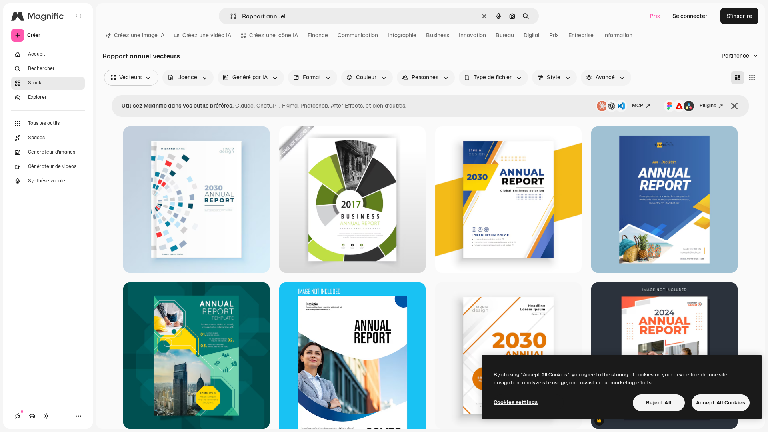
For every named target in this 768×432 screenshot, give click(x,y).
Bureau (505, 35)
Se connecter (690, 16)
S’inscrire (739, 16)
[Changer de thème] (46, 416)
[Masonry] (737, 77)
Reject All (659, 402)
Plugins (708, 105)
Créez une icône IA (273, 35)
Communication (358, 35)
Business (437, 35)
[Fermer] (734, 106)
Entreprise (581, 35)
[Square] (752, 77)
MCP (637, 105)
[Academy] (32, 416)
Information (617, 35)
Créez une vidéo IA (206, 35)
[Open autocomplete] (230, 16)
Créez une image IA (139, 35)
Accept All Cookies (720, 402)
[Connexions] (17, 416)
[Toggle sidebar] (78, 16)
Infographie (402, 35)
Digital (532, 35)
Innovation (472, 35)
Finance (318, 35)
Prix (655, 16)
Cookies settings (516, 402)
